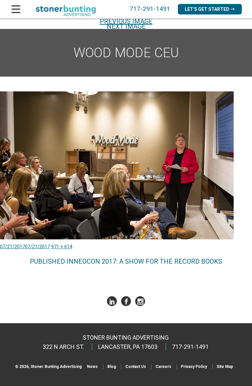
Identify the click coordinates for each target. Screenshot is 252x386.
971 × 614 (61, 247)
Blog (111, 366)
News (92, 366)
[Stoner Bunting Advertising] (70, 10)
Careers (163, 366)
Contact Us (135, 366)
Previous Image (126, 21)
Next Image (126, 26)
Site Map (225, 366)
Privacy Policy (194, 366)
